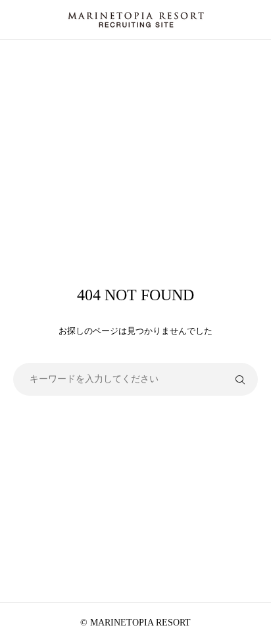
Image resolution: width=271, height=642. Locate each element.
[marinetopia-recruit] (135, 20)
